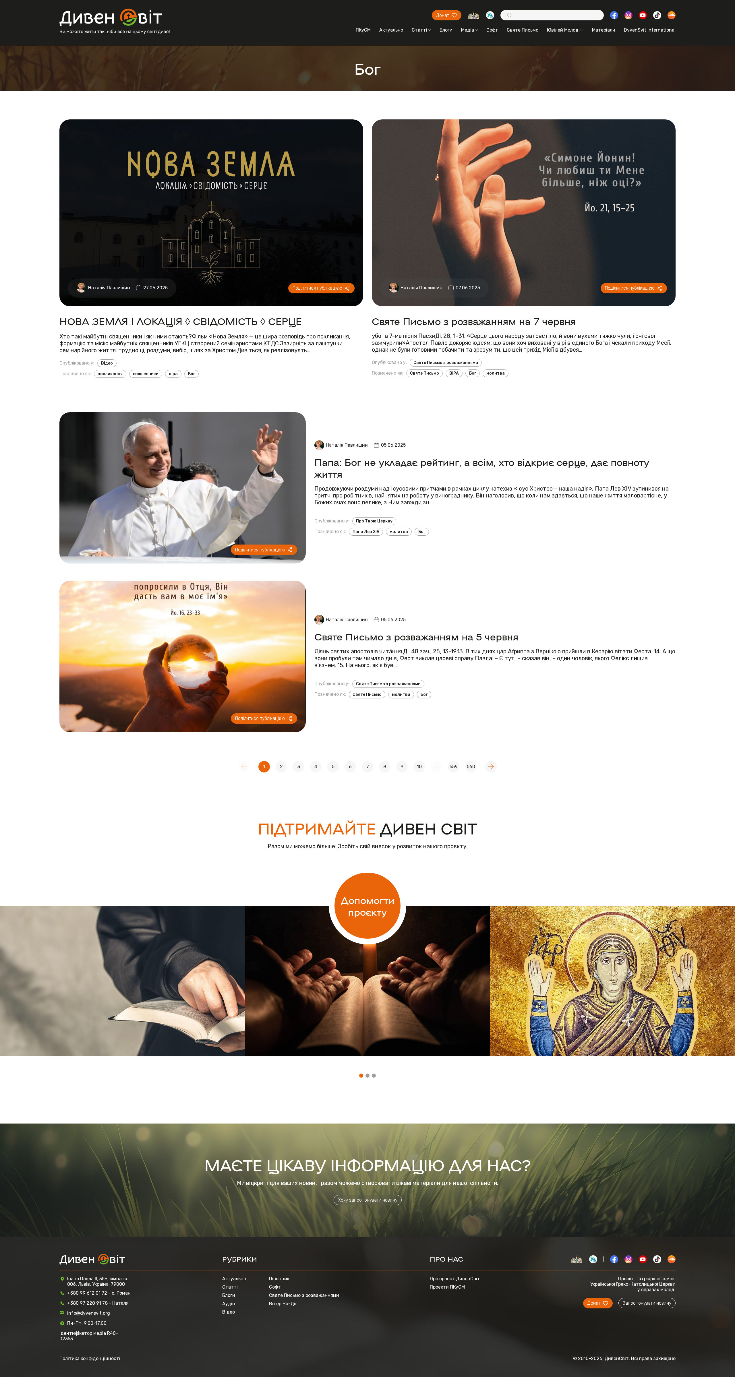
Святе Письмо (522, 30)
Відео (107, 363)
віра (173, 373)
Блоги (446, 30)
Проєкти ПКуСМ (447, 1287)
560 (471, 766)
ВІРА (454, 373)
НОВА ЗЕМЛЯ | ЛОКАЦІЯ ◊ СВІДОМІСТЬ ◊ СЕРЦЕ (180, 321)
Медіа (467, 30)
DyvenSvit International (650, 30)
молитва (495, 373)
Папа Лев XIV (366, 531)
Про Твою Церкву (374, 521)
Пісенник (279, 1278)
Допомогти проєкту (367, 905)
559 (454, 766)
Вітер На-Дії (282, 1303)
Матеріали (603, 30)
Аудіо (228, 1303)
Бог (191, 373)
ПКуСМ (363, 30)
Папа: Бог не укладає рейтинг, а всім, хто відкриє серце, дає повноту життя (481, 467)
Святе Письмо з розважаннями (445, 362)
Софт (492, 30)
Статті (419, 30)
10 (419, 766)
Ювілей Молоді (563, 30)
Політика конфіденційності (89, 1358)
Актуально (391, 30)
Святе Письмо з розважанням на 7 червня (474, 321)
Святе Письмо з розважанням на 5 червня (416, 636)
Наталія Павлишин (109, 287)
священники (145, 373)
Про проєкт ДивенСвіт (455, 1278)
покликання (110, 373)
